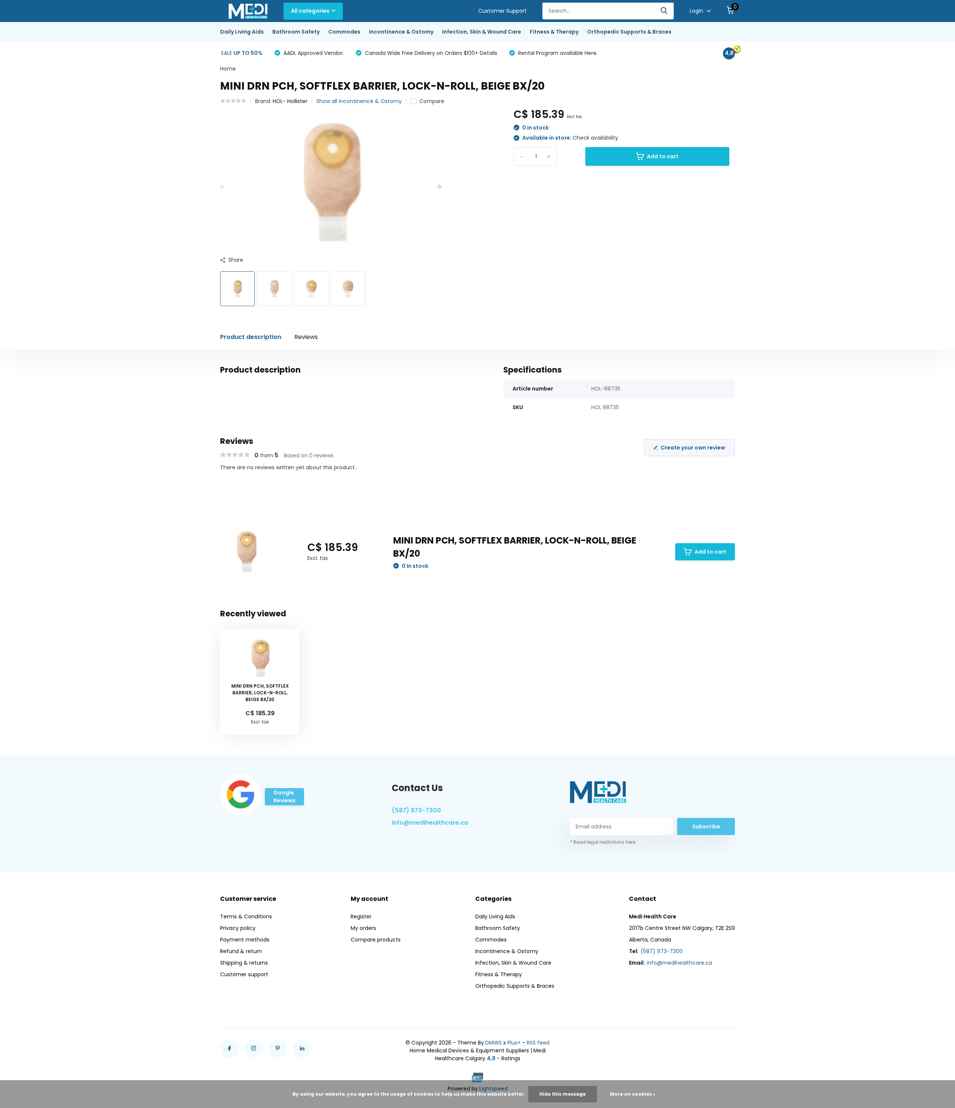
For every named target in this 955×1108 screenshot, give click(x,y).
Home (228, 68)
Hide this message (562, 1094)
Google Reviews (284, 796)
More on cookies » (632, 1094)
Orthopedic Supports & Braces (629, 31)
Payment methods (244, 939)
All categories (310, 11)
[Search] (664, 11)
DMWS (493, 1042)
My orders (363, 928)
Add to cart (663, 156)
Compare (431, 101)
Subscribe (706, 826)
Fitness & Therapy (554, 31)
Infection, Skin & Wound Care (481, 31)
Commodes (344, 31)
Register (361, 916)
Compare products (376, 939)
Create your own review (693, 447)
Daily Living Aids (242, 31)
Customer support (244, 974)
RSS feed (538, 1042)
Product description (250, 337)
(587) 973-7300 (416, 810)
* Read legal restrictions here (602, 842)
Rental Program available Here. (557, 53)
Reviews (306, 337)
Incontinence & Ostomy (401, 31)
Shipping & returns (244, 963)
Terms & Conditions (246, 916)
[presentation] (222, 187)
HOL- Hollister (290, 101)
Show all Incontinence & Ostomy (359, 101)
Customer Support (502, 11)
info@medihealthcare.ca (430, 822)
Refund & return (241, 951)
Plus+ (514, 1042)
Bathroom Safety (296, 31)
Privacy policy (238, 928)
